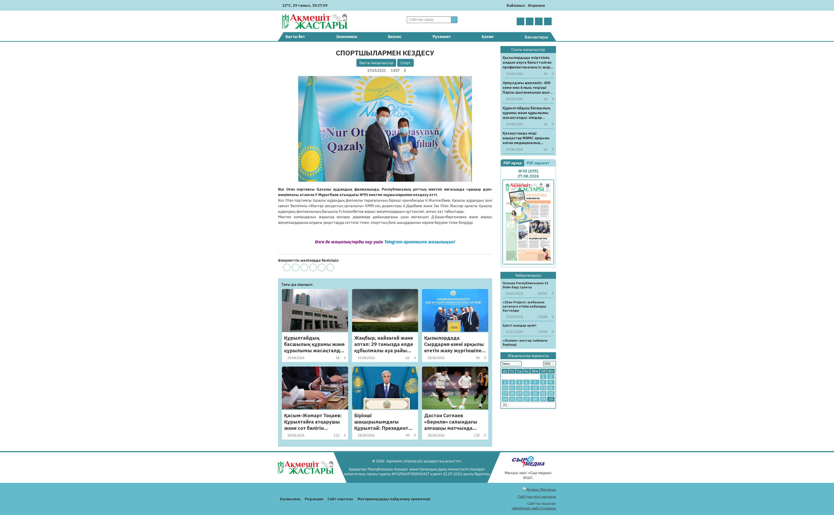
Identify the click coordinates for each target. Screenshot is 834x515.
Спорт (405, 62)
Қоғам (487, 36)
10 (505, 387)
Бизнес (395, 36)
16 (551, 387)
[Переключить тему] (550, 5)
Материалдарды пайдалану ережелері (393, 499)
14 (535, 387)
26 (519, 399)
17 (505, 393)
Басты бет (295, 36)
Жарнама (536, 5)
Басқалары (536, 37)
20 (526, 393)
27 (526, 399)
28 (535, 399)
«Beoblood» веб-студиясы (533, 508)
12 (519, 387)
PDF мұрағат (538, 163)
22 (543, 393)
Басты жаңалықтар (376, 62)
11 (512, 387)
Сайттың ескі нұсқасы (537, 496)
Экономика (346, 36)
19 (519, 393)
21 (535, 393)
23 (551, 393)
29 (543, 399)
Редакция (314, 499)
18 (512, 393)
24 (505, 399)
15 (543, 387)
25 (512, 399)
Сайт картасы (340, 499)
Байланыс (516, 5)
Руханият (442, 36)
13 (526, 387)
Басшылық (290, 499)
